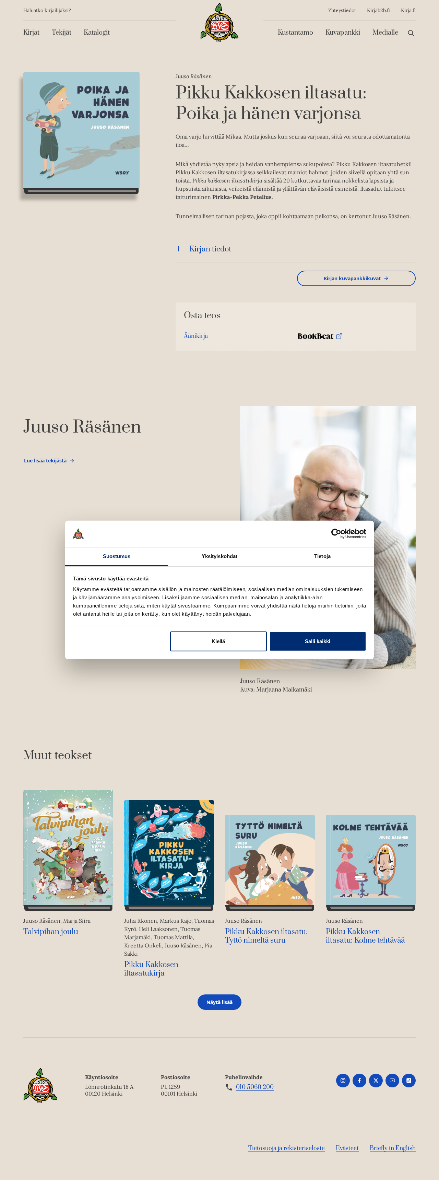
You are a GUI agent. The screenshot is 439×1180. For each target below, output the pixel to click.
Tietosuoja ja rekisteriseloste (286, 1148)
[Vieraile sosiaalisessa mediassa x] (376, 1080)
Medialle (385, 32)
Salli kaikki (317, 641)
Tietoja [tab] (322, 556)
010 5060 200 (255, 1087)
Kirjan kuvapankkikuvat (352, 278)
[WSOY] (219, 22)
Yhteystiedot (342, 10)
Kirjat (31, 32)
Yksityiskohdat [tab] (219, 556)
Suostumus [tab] (117, 556)
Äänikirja (196, 337)
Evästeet (347, 1148)
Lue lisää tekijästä (45, 462)
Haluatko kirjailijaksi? (47, 10)
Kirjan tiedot (210, 249)
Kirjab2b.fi (378, 10)
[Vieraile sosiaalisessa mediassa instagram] (343, 1080)
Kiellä (218, 641)
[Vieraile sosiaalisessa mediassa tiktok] (409, 1080)
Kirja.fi (408, 10)
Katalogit (97, 32)
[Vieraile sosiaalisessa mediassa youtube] (392, 1080)
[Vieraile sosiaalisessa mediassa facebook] (359, 1080)
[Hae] (411, 33)
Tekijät (61, 32)
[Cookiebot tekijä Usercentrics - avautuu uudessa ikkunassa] (336, 534)
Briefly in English (393, 1148)
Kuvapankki (342, 32)
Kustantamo (295, 32)
